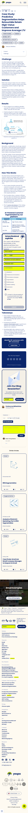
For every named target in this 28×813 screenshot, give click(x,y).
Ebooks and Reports (7, 747)
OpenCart (5, 715)
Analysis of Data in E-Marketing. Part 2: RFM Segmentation (10, 521)
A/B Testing (5, 699)
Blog (9, 608)
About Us (4, 729)
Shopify (4, 711)
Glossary (4, 751)
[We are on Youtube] (13, 760)
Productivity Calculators (9, 753)
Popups (4, 653)
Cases (21, 43)
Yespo (5, 608)
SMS (3, 644)
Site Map (14, 804)
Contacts (4, 731)
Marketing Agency (7, 738)
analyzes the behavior (12, 205)
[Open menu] (25, 2)
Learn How (14, 345)
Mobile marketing (7, 675)
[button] (24, 806)
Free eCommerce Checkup (9, 637)
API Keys (4, 724)
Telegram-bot (6, 654)
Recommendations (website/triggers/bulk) (8, 667)
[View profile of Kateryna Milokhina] (3, 46)
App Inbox (4, 649)
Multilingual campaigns (8, 670)
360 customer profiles (8, 682)
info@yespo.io (6, 765)
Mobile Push (5, 647)
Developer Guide (6, 722)
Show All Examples (14, 598)
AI (16, 43)
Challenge (6, 53)
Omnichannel (7, 34)
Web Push (4, 646)
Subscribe (19, 399)
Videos (4, 756)
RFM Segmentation (9, 483)
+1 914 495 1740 (7, 762)
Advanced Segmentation (9, 686)
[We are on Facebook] (3, 760)
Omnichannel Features (8, 633)
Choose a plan (6, 706)
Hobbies (17, 34)
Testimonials (5, 733)
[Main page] (6, 3)
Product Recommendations (10, 691)
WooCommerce (6, 713)
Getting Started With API (9, 720)
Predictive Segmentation (9, 693)
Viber (3, 656)
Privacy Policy (14, 797)
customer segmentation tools (11, 324)
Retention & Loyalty (9, 40)
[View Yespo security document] (14, 620)
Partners (4, 735)
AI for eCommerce (7, 701)
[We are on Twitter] (10, 760)
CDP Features (6, 635)
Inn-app (4, 651)
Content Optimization (8, 697)
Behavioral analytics (8, 684)
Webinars (4, 754)
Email (6, 456)
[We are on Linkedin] (6, 760)
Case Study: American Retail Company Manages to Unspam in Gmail (12, 561)
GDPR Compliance (14, 801)
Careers (4, 737)
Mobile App (6, 37)
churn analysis (7, 317)
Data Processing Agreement (14, 799)
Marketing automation (8, 673)
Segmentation (8, 43)
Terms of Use (14, 802)
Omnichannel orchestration (10, 671)
